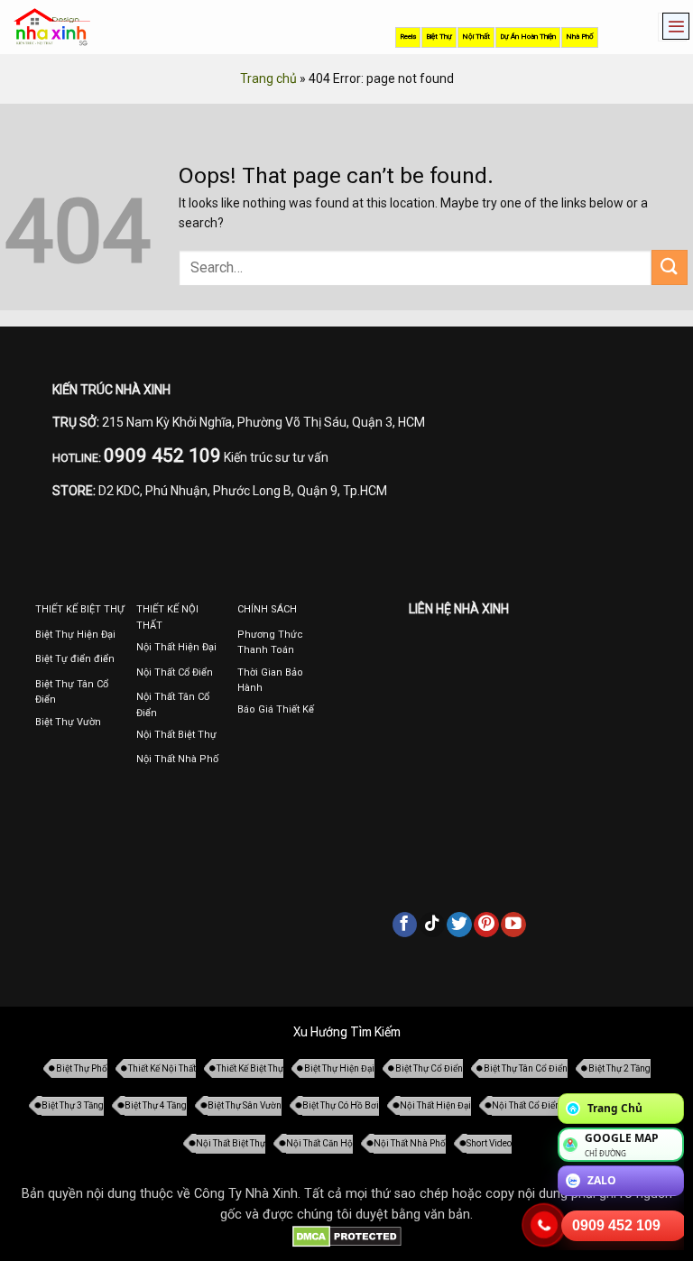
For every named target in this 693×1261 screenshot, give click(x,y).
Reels (408, 36)
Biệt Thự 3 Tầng (73, 1105)
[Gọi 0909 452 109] (544, 1225)
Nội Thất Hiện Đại (435, 1105)
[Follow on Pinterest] (486, 924)
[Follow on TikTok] (432, 924)
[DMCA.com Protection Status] (347, 1236)
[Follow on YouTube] (513, 924)
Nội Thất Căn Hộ (319, 1143)
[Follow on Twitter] (459, 924)
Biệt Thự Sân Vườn (245, 1105)
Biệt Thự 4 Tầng (156, 1105)
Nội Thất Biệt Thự (230, 1143)
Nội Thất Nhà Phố (410, 1143)
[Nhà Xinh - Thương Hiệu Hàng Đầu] (52, 27)
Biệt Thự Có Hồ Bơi (340, 1105)
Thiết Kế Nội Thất (162, 1068)
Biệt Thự (439, 36)
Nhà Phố (580, 36)
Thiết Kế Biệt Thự (250, 1068)
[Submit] (669, 267)
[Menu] (672, 27)
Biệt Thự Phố (81, 1068)
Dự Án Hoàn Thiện (528, 36)
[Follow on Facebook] (405, 924)
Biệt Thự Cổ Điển (429, 1068)
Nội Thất (476, 36)
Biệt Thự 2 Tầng (619, 1068)
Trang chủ (268, 78)
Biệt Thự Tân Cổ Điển (526, 1068)
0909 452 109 (616, 1225)
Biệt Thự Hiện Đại (339, 1068)
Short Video (489, 1143)
